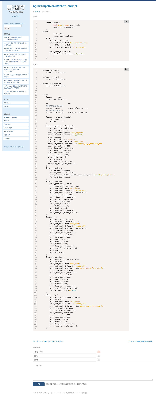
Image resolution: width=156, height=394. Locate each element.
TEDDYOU (71, 393)
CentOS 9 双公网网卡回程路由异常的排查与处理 (15, 44)
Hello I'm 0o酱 (8, 131)
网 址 (36, 360)
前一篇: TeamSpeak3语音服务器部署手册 (48, 341)
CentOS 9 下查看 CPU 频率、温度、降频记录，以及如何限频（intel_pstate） (15, 69)
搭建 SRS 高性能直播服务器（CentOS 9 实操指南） (13, 38)
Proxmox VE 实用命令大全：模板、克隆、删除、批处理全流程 (15, 81)
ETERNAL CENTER (10, 117)
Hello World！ (16, 16)
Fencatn (6, 121)
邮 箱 (36, 356)
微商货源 (84, 393)
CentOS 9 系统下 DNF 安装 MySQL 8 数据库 (15, 76)
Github (6, 106)
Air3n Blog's (8, 128)
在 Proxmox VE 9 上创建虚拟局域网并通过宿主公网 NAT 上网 (16, 87)
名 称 (36, 352)
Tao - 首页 (7, 124)
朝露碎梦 (7, 135)
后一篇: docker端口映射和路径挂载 (140, 341)
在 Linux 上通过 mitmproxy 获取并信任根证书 (15, 92)
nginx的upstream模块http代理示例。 (56, 6)
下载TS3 (7, 138)
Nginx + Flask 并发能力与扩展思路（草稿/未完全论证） (14, 55)
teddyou (37, 11)
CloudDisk (7, 103)
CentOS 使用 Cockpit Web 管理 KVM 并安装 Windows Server (15, 49)
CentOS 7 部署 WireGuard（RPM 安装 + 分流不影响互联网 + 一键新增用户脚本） (15, 62)
